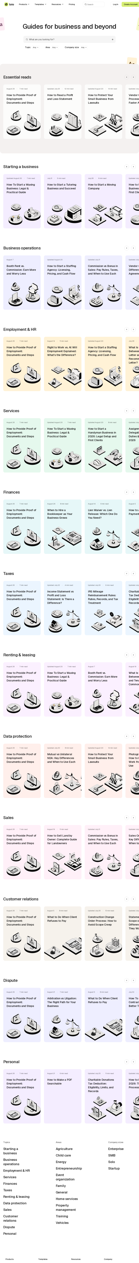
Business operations (11, 1162)
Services (9, 1177)
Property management (66, 1207)
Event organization (65, 1177)
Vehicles (62, 1223)
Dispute (9, 1227)
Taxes (7, 1190)
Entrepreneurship (69, 1168)
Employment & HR (16, 1170)
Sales (7, 1210)
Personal (9, 1233)
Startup (114, 1168)
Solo (111, 1162)
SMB (111, 1155)
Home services (67, 1199)
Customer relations (10, 1218)
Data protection (14, 1203)
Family (61, 1186)
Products (23, 4)
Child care (63, 1155)
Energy (61, 1162)
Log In (115, 4)
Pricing (72, 4)
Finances (10, 1183)
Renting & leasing (16, 1197)
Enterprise (116, 1149)
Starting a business (10, 1151)
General (61, 1192)
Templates (39, 4)
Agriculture (64, 1149)
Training (62, 1216)
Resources (56, 4)
